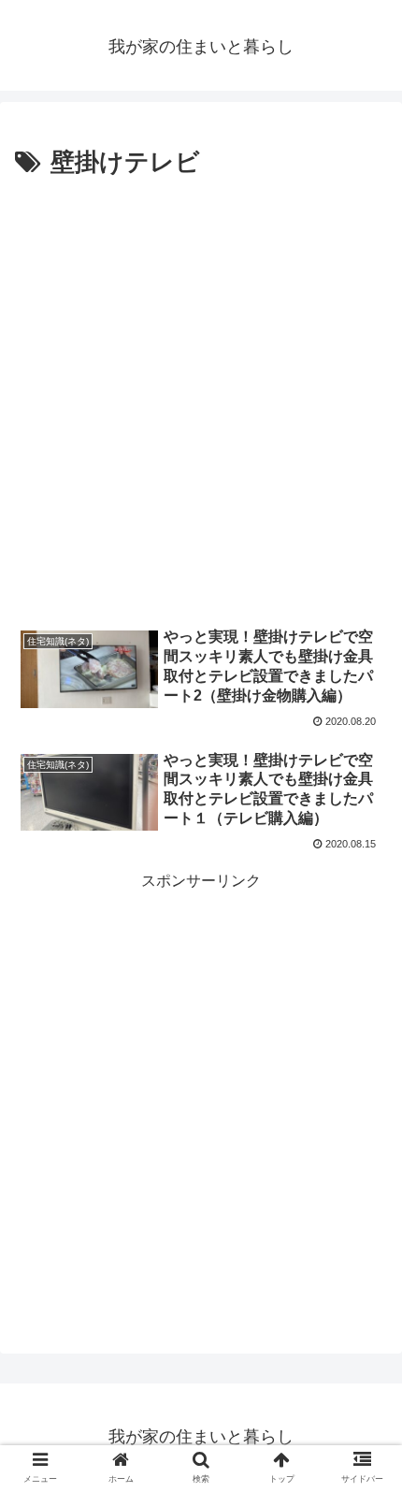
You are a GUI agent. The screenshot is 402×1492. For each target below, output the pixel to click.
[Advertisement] (201, 395)
